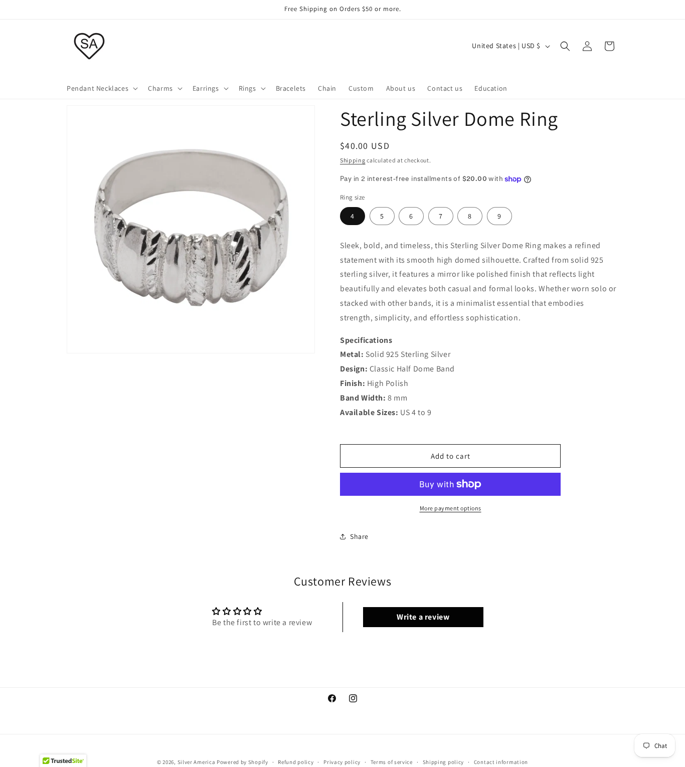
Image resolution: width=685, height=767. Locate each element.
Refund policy (295, 761)
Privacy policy (342, 761)
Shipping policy (443, 761)
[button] (101, 88)
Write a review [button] (423, 617)
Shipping (353, 160)
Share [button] (359, 536)
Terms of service (392, 761)
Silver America (197, 761)
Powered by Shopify (242, 761)
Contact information (501, 761)
